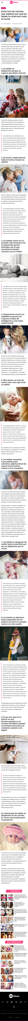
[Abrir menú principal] (2, 2)
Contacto (10, 1017)
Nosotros (18, 1017)
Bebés (3, 8)
